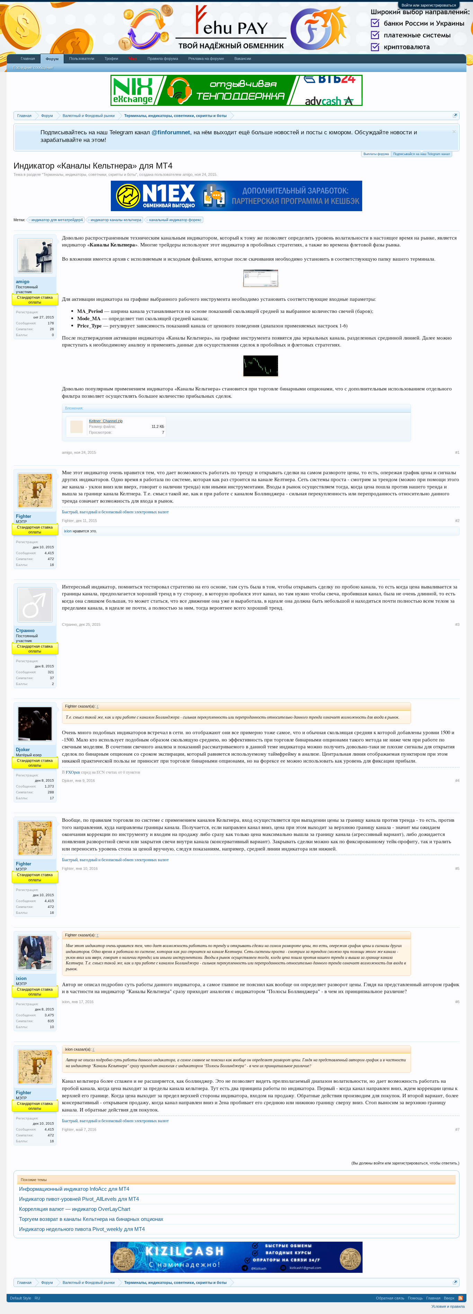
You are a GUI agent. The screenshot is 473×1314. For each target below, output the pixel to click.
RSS (460, 1298)
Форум (52, 59)
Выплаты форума (376, 154)
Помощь (415, 1298)
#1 (457, 452)
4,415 (49, 553)
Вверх (449, 1298)
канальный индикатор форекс (175, 220)
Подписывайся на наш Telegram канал (421, 154)
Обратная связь (390, 1298)
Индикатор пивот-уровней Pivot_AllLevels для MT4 (79, 1199)
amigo (187, 174)
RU (37, 1298)
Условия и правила (448, 1306)
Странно (25, 630)
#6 (457, 1002)
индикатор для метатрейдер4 (57, 220)
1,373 (49, 786)
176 (51, 323)
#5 (457, 868)
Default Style (20, 1298)
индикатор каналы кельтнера (116, 220)
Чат (132, 58)
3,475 (49, 1015)
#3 (457, 624)
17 (52, 798)
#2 (457, 521)
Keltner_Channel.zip (106, 421)
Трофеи (111, 58)
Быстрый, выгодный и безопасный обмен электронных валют (115, 511)
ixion (68, 531)
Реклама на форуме (206, 58)
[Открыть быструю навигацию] (455, 115)
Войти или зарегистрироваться (429, 5)
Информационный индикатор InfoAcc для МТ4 (74, 1189)
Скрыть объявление (454, 131)
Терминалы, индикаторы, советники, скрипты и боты (89, 174)
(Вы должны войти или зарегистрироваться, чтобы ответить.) (405, 1163)
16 (52, 565)
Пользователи (81, 58)
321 (51, 672)
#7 (457, 1129)
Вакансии (242, 58)
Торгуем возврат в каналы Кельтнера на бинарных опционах (91, 1219)
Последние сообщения (33, 67)
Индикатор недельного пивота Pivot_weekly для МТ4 (82, 1229)
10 (52, 1027)
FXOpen (73, 772)
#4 (457, 780)
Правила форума (163, 58)
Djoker (23, 749)
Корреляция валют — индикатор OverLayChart (74, 1209)
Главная (28, 58)
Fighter (23, 516)
